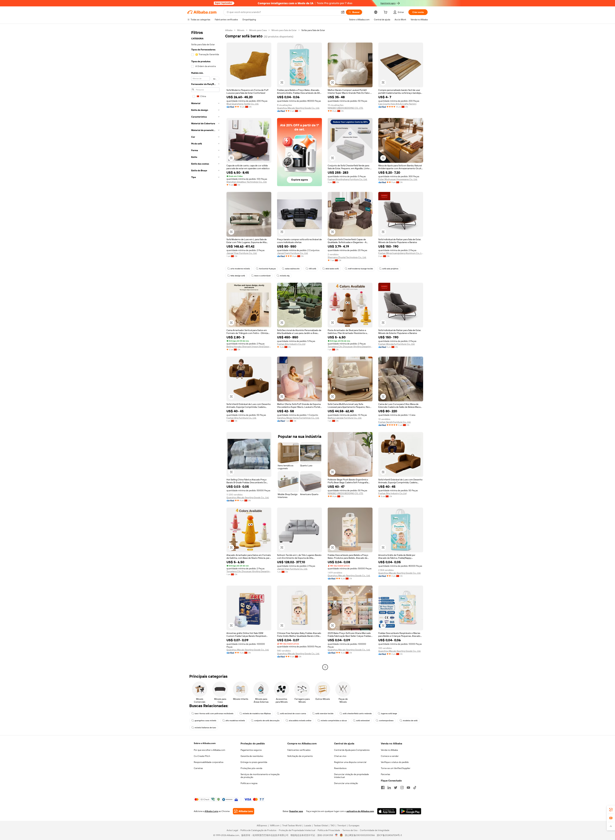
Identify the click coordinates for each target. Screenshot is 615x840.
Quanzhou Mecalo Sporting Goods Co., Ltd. (298, 108)
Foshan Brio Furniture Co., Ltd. (241, 418)
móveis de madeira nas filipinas (257, 713)
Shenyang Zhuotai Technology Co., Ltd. (347, 257)
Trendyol (341, 825)
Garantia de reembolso (252, 756)
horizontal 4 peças (267, 269)
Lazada (307, 825)
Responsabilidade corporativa (208, 762)
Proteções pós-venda (251, 768)
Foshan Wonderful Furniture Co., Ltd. (396, 344)
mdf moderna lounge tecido (360, 269)
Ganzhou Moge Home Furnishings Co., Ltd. (298, 418)
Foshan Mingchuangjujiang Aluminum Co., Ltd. (400, 253)
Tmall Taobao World (291, 825)
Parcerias (385, 774)
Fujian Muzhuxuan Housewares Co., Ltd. (397, 179)
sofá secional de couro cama (293, 713)
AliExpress (262, 825)
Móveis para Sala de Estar (284, 30)
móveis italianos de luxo (205, 727)
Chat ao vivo (340, 756)
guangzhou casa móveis (205, 720)
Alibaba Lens (211, 811)
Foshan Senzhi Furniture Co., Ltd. (394, 422)
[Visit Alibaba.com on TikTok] (415, 787)
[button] (343, 12)
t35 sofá (312, 269)
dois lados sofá (332, 269)
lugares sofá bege (389, 713)
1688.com (274, 825)
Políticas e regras (249, 783)
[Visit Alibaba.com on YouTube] (408, 787)
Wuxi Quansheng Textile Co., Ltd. (242, 104)
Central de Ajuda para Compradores (352, 750)
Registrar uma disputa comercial (350, 762)
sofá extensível (363, 720)
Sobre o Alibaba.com (205, 743)
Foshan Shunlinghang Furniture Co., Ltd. (347, 179)
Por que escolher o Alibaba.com (209, 750)
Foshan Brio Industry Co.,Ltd (291, 344)
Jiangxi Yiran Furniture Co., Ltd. (241, 253)
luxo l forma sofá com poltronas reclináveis (214, 713)
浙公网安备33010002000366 (360, 835)
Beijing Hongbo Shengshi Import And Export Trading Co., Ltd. (248, 346)
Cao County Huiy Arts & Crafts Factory (397, 104)
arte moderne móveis (240, 269)
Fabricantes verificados (299, 750)
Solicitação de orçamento (300, 756)
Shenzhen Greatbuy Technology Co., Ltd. (246, 182)
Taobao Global (321, 825)
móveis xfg (284, 276)
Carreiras (198, 768)
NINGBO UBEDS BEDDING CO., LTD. (345, 108)
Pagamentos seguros (251, 750)
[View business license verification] (336, 835)
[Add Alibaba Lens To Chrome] (243, 811)
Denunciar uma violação (346, 783)
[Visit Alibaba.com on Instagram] (402, 787)
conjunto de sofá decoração (266, 720)
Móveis (240, 30)
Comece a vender (390, 756)
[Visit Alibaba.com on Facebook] (383, 787)
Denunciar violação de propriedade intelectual (351, 775)
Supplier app (296, 811)
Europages (354, 825)
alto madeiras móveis (235, 720)
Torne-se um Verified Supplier (395, 768)
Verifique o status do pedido (395, 762)
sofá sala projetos (390, 269)
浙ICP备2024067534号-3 (389, 835)
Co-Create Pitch (202, 756)
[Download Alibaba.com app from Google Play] (410, 811)
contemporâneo (386, 720)
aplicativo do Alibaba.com (360, 811)
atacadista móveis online (300, 720)
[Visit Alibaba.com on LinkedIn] (389, 787)
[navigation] (205, 349)
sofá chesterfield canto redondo (357, 713)
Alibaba (228, 30)
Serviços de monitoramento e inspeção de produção (260, 775)
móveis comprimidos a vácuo (334, 720)
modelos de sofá (410, 720)
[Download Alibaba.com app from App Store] (386, 811)
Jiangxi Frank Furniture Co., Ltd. (292, 253)
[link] (611, 809)
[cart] (386, 12)
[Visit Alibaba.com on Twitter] (396, 787)
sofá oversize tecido (324, 713)
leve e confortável (262, 276)
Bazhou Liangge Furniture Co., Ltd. (345, 418)
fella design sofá (237, 276)
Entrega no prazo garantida (254, 762)
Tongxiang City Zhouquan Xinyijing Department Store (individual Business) (350, 346)
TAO (332, 825)
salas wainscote (292, 269)
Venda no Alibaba (389, 750)
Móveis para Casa (258, 30)
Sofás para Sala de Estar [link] (313, 30)
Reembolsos (340, 768)
